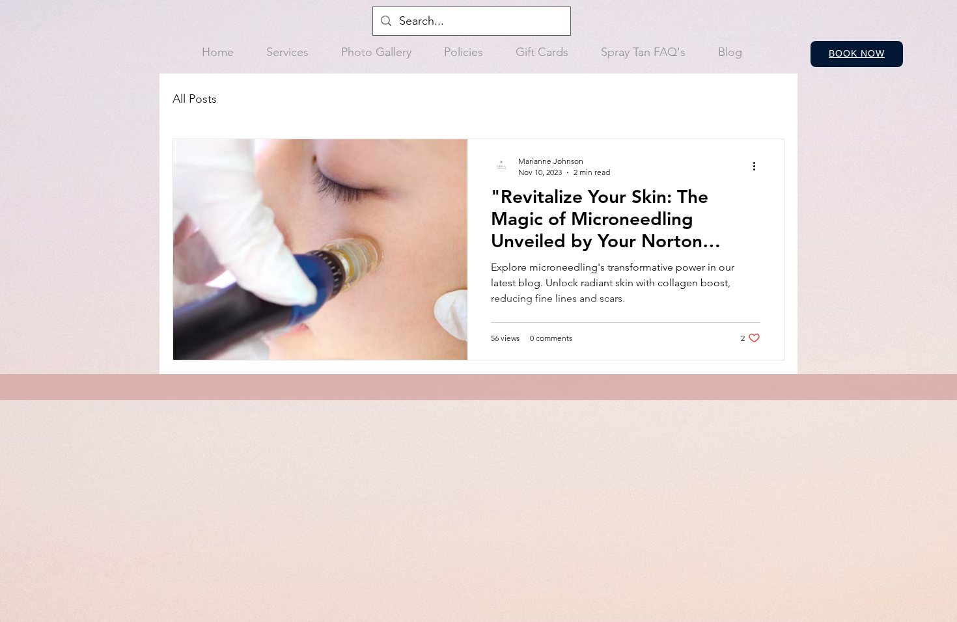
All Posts (195, 99)
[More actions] (758, 166)
